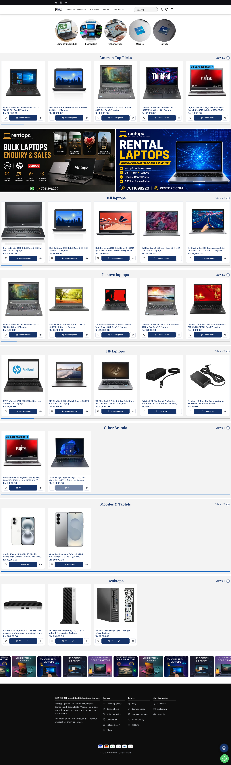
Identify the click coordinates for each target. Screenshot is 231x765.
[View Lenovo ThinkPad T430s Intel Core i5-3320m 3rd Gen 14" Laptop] (161, 299)
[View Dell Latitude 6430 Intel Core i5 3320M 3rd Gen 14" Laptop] (23, 223)
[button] (71, 9)
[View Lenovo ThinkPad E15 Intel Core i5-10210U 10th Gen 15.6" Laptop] (161, 83)
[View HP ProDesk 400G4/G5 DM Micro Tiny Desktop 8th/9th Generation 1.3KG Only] (23, 606)
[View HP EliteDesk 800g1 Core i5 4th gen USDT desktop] (115, 606)
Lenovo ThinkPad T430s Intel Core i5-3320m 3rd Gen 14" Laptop (160, 325)
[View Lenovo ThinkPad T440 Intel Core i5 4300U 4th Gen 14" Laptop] (69, 299)
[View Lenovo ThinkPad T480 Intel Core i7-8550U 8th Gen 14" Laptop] (23, 83)
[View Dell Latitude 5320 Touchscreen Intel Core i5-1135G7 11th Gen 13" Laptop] (208, 223)
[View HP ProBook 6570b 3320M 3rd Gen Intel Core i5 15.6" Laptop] (23, 376)
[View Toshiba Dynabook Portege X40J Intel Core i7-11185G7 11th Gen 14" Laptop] (69, 453)
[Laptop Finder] (224, 748)
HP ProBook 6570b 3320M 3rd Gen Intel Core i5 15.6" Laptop (22, 402)
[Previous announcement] (92, 2)
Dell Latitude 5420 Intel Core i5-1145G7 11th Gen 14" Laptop (161, 249)
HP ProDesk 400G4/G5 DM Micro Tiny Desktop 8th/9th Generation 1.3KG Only (22, 632)
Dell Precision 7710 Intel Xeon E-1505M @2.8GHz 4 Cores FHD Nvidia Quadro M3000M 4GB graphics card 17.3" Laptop (114, 249)
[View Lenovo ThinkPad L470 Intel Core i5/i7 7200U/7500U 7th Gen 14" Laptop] (208, 299)
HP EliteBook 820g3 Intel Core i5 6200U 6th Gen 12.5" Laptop (69, 402)
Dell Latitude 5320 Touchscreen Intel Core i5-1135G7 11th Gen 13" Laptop (206, 249)
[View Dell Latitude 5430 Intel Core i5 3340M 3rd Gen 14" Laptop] (69, 83)
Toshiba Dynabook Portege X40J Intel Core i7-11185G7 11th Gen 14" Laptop (67, 479)
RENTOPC (111, 753)
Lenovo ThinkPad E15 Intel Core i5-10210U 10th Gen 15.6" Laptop (159, 108)
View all (222, 57)
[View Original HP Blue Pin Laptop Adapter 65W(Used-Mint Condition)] (208, 376)
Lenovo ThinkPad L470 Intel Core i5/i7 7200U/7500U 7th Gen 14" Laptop (207, 325)
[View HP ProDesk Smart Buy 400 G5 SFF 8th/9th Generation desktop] (69, 606)
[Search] (155, 10)
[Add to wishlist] (5, 118)
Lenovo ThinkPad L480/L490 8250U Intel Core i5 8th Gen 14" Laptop (113, 325)
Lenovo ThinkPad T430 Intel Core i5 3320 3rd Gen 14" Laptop (113, 108)
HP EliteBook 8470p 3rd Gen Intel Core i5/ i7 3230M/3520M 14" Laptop (114, 402)
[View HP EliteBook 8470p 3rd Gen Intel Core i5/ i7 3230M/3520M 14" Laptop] (115, 376)
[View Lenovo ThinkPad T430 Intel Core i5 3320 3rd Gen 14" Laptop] (115, 83)
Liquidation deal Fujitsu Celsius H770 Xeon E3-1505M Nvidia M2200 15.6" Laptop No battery (206, 108)
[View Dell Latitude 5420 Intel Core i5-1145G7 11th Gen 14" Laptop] (161, 223)
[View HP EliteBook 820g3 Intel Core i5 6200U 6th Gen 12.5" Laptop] (69, 376)
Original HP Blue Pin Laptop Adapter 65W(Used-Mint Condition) (206, 402)
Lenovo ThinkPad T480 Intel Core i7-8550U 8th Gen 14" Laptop (21, 108)
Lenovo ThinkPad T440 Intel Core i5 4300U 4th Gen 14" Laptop (67, 325)
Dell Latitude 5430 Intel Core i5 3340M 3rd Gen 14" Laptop (68, 108)
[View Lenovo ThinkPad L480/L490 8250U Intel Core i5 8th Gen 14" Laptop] (115, 299)
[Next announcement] (139, 2)
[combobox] (146, 9)
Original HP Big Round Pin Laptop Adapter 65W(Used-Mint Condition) (159, 402)
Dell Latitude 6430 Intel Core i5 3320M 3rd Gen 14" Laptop (22, 249)
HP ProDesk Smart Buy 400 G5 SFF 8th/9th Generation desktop (66, 632)
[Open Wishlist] (166, 9)
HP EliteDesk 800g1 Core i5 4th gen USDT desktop (112, 632)
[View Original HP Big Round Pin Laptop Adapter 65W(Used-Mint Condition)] (161, 376)
